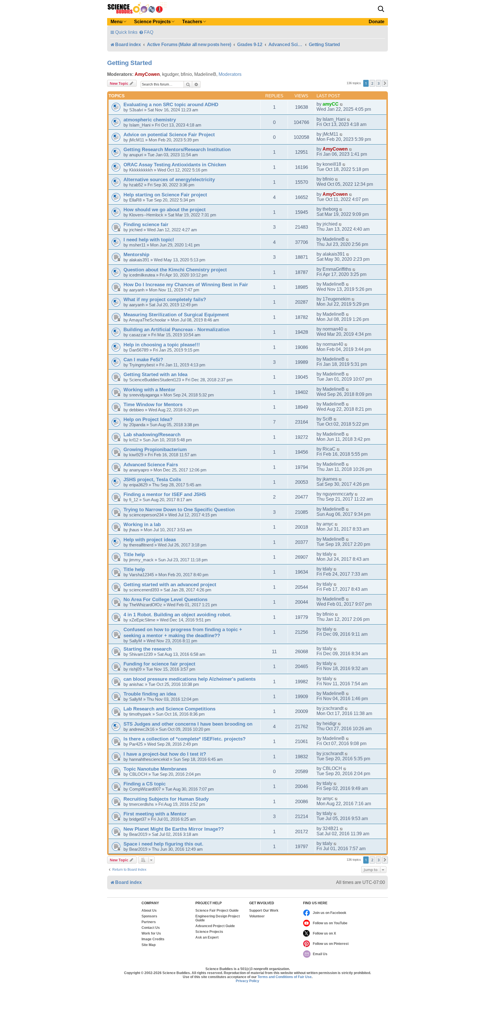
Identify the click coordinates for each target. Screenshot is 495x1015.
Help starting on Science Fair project (165, 195)
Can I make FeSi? (143, 359)
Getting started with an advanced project (169, 584)
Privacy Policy (247, 981)
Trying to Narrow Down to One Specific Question (179, 509)
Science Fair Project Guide (217, 911)
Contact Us (151, 928)
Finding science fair (145, 224)
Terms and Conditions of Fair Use (285, 977)
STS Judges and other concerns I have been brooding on (187, 724)
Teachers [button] (192, 21)
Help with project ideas (149, 539)
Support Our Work (263, 911)
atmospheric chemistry (149, 120)
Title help (134, 554)
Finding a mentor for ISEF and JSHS (164, 494)
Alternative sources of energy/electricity (169, 179)
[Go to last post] (341, 104)
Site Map (149, 945)
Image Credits (153, 939)
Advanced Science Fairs (150, 464)
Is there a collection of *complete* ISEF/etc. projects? (184, 739)
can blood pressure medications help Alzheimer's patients (189, 679)
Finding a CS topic (144, 784)
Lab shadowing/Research (151, 434)
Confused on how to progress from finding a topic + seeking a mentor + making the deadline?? (182, 632)
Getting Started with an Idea (155, 374)
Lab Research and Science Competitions (169, 709)
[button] (381, 8)
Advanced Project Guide (215, 926)
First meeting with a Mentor (154, 814)
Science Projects (209, 932)
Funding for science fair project (159, 664)
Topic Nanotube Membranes (155, 769)
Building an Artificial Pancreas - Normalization (176, 329)
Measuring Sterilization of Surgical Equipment (176, 314)
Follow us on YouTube (330, 923)
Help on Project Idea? (147, 419)
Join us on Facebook (329, 913)
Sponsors (149, 916)
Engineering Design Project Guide (217, 918)
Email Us (320, 954)
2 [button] (372, 83)
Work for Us (151, 933)
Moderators (230, 74)
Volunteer (257, 916)
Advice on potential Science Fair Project (169, 134)
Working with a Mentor (149, 389)
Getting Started (129, 62)
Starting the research (147, 649)
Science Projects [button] (152, 21)
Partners (149, 922)
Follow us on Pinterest (331, 944)
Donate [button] (376, 21)
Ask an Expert (207, 937)
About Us (149, 911)
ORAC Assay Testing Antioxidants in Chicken (174, 164)
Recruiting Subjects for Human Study (166, 799)
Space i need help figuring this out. (163, 844)
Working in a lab (142, 524)
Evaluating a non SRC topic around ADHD (170, 104)
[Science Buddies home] (137, 8)
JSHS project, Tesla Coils (152, 479)
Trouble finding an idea (149, 694)
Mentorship (136, 254)
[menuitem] (146, 32)
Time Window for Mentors (152, 404)
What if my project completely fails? (164, 299)
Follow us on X (324, 933)
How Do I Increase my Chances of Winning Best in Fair (185, 284)
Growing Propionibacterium (155, 449)
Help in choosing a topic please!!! (161, 344)
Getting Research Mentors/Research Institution (177, 149)
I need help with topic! (148, 239)
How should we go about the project (164, 209)
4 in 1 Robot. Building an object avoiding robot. (177, 614)
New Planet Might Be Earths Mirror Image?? (173, 829)
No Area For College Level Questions (165, 599)
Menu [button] (117, 21)
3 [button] (379, 83)
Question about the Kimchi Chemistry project (175, 269)
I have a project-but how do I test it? (164, 754)
